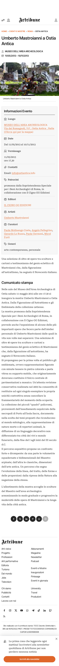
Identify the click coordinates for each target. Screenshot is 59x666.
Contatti (5, 596)
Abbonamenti (37, 548)
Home (4, 31)
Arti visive (6, 548)
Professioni (7, 557)
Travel (34, 592)
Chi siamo (6, 588)
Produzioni (36, 596)
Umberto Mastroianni (16, 217)
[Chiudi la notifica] (56, 638)
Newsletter (36, 557)
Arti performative (10, 561)
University (36, 588)
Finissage (35, 576)
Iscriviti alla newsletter (29, 659)
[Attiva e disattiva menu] (3, 20)
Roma (30, 31)
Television (6, 581)
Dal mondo (7, 573)
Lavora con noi (9, 600)
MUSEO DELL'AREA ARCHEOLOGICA (24, 51)
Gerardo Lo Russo (14, 233)
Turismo (5, 569)
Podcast (35, 561)
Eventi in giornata (39, 580)
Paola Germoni (34, 233)
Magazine (36, 552)
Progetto (6, 552)
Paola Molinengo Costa (17, 230)
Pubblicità (6, 592)
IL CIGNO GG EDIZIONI (17, 205)
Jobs (4, 577)
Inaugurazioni (37, 572)
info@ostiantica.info (23, 173)
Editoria (5, 565)
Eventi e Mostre (17, 31)
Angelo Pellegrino (42, 230)
